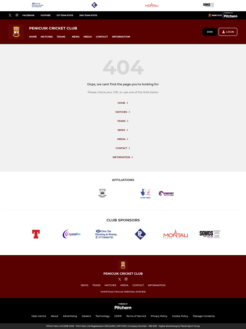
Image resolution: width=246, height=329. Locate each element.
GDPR (117, 316)
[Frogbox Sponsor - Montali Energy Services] (152, 5)
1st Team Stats (65, 15)
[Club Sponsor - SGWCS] (209, 5)
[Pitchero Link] (230, 17)
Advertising (70, 316)
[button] (33, 37)
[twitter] (10, 15)
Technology (103, 316)
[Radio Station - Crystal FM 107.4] (70, 234)
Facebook (28, 15)
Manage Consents (204, 316)
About (54, 316)
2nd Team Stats (88, 15)
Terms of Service (136, 316)
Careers (86, 316)
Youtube (45, 15)
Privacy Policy (159, 316)
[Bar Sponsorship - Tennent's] (36, 234)
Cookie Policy (180, 316)
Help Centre (38, 316)
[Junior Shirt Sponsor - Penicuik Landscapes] (94, 5)
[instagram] (16, 15)
